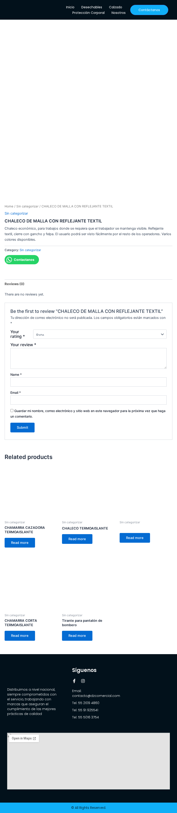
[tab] (14, 283)
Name (16, 374)
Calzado (115, 7)
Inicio (70, 7)
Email (15, 392)
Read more (20, 543)
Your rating (17, 334)
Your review (23, 344)
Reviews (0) (14, 284)
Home (9, 206)
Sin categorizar (27, 206)
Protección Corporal (88, 12)
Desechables (91, 7)
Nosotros (119, 12)
